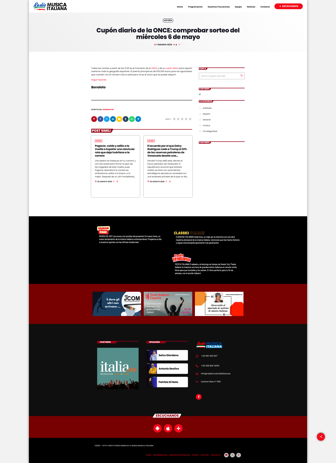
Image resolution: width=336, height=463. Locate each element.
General (207, 119)
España (168, 20)
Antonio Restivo (169, 368)
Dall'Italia (207, 108)
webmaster (108, 109)
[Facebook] (238, 455)
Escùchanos (288, 6)
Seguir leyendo (98, 79)
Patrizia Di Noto (168, 382)
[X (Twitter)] (232, 455)
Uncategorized (210, 131)
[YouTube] (226, 455)
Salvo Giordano (168, 355)
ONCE (154, 68)
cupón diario (172, 68)
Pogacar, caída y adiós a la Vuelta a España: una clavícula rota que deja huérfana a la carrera (114, 150)
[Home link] (50, 6)
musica (206, 125)
